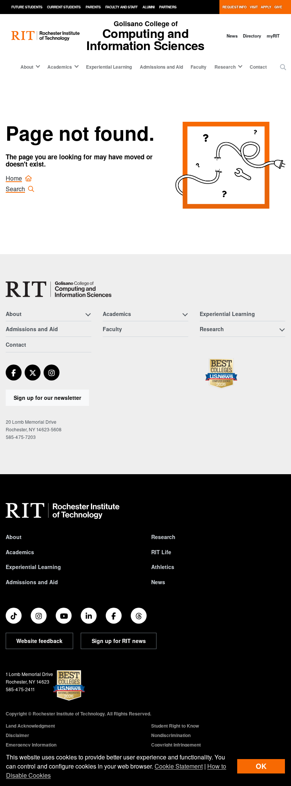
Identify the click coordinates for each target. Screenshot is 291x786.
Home (14, 178)
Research (163, 537)
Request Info (234, 7)
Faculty (199, 66)
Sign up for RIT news (119, 641)
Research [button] (225, 66)
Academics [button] (59, 66)
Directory (252, 36)
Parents (93, 7)
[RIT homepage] (45, 36)
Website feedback (39, 641)
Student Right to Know (175, 725)
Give (278, 7)
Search (15, 188)
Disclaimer (17, 735)
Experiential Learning (109, 66)
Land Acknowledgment (30, 725)
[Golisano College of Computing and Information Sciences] (58, 289)
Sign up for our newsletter (47, 397)
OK (261, 766)
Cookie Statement (179, 766)
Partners (168, 7)
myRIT (273, 36)
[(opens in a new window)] (14, 372)
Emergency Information (31, 744)
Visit (254, 7)
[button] (283, 67)
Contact (258, 66)
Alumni (148, 7)
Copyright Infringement (176, 744)
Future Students (26, 7)
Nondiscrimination (171, 735)
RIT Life (161, 552)
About (14, 537)
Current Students (64, 7)
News (232, 36)
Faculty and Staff (121, 7)
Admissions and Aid (161, 66)
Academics (20, 552)
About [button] (26, 66)
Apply (266, 7)
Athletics (162, 567)
